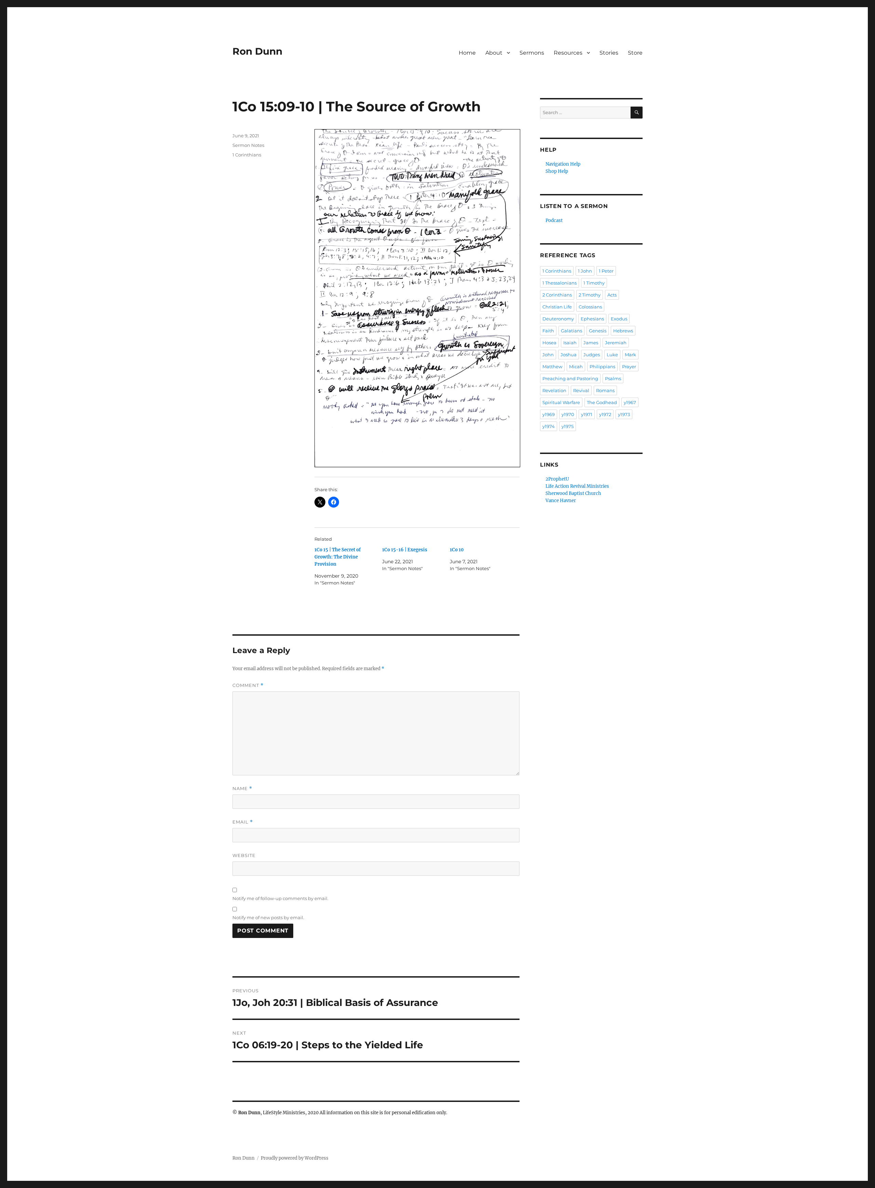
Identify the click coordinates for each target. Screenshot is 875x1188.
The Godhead (602, 402)
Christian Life (557, 306)
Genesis (597, 330)
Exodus (619, 318)
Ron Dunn (257, 51)
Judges (591, 354)
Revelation (554, 390)
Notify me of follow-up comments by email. (280, 898)
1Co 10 (457, 550)
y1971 (586, 414)
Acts (612, 295)
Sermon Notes (248, 145)
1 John (585, 271)
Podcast (554, 220)
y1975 (568, 426)
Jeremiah (616, 342)
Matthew (552, 366)
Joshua (569, 354)
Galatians (571, 330)
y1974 (548, 426)
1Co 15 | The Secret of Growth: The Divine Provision (337, 557)
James (590, 342)
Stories (609, 53)
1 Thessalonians (559, 283)
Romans (605, 390)
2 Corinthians (557, 295)
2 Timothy (590, 295)
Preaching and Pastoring (570, 378)
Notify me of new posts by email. (268, 917)
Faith (548, 330)
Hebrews (623, 330)
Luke (612, 354)
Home (467, 53)
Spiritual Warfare (561, 402)
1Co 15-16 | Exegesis (404, 550)
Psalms (613, 378)
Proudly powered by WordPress (294, 1158)
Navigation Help (563, 164)
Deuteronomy (558, 318)
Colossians (590, 306)
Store (635, 53)
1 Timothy (594, 283)
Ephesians (592, 318)
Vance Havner (561, 500)
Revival (581, 390)
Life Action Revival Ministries (577, 486)
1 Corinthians (246, 154)
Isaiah (570, 342)
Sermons (532, 53)
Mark (630, 354)
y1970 (568, 414)
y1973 (624, 414)
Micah (576, 366)
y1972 (605, 414)
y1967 (630, 402)
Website (244, 855)
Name (242, 788)
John (548, 354)
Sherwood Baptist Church (573, 493)
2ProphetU (557, 479)
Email (242, 822)
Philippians (602, 366)
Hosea (549, 342)
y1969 (548, 414)
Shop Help (557, 171)
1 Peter (606, 271)
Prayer (629, 366)
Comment (248, 685)
